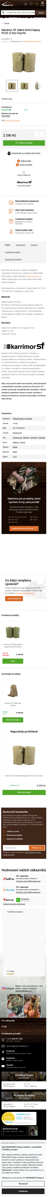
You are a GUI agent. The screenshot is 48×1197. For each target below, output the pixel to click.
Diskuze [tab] (34, 245)
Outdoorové (17, 438)
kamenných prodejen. (25, 593)
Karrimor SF (17, 433)
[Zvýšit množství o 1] (43, 134)
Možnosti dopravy (12, 120)
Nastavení (23, 1184)
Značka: (24, 182)
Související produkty (13, 259)
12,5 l (15, 457)
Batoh (15, 447)
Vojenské (41, 438)
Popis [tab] (7, 245)
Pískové (16, 442)
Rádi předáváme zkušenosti (27, 201)
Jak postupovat (14, 598)
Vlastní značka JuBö (24, 230)
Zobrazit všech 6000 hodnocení (28, 881)
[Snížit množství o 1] (36, 134)
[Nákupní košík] (36, 3)
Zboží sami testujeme (24, 210)
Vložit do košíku (13, 720)
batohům (36, 276)
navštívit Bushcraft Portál (22, 528)
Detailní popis (7, 98)
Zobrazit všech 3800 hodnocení (28, 892)
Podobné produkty (12, 252)
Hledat (40, 13)
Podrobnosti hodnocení (32, 41)
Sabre (29, 276)
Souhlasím (23, 1191)
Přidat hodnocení (24, 557)
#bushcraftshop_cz (23, 991)
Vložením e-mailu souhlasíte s (22, 853)
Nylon (15, 452)
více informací (24, 1078)
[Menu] (42, 4)
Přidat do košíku (26, 143)
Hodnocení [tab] (20, 245)
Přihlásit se (36, 848)
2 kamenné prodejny (24, 219)
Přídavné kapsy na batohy (22, 419)
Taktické (26, 438)
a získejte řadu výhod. (25, 153)
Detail (13, 661)
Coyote (22, 442)
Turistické (33, 438)
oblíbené (31, 3)
